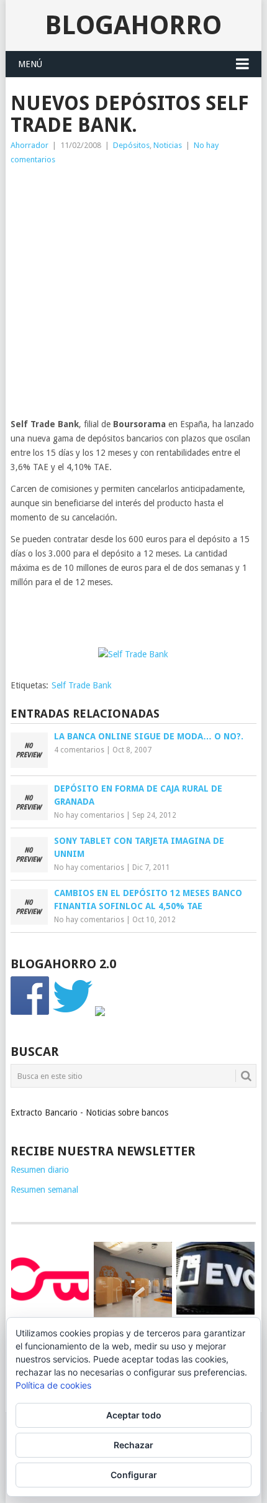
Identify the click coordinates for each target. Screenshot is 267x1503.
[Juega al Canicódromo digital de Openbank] (50, 1278)
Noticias (167, 145)
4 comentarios (79, 750)
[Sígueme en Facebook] (30, 1013)
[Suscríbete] (100, 1013)
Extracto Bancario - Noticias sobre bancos (89, 1112)
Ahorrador (29, 145)
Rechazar (133, 1445)
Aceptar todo (133, 1415)
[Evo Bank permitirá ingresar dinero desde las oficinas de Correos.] (215, 1278)
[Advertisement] (133, 295)
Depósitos (131, 145)
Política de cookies (53, 1385)
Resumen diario (40, 1170)
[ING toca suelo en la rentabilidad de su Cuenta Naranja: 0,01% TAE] (132, 1281)
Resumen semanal (44, 1190)
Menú (30, 64)
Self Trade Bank (82, 685)
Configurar (134, 1474)
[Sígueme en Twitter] (73, 1013)
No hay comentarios (89, 815)
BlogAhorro (133, 25)
